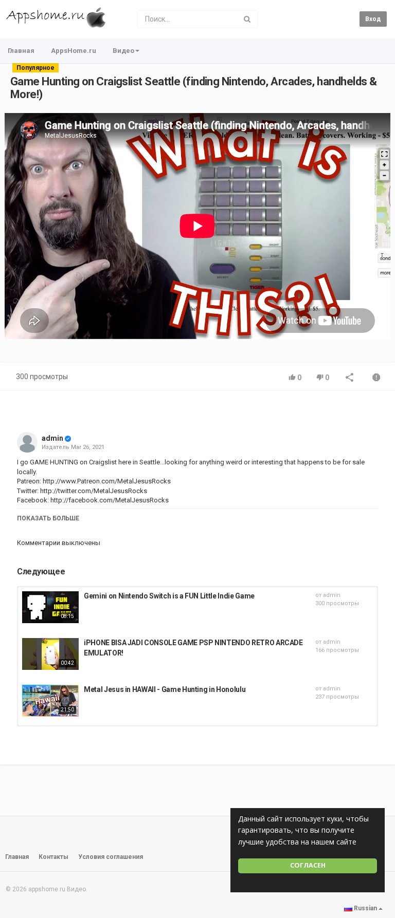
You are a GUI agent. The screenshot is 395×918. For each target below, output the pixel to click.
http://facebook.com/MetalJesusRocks (109, 500)
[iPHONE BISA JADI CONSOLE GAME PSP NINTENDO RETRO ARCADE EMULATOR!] (50, 654)
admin (52, 438)
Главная (21, 50)
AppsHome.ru (73, 50)
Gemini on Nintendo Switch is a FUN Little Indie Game (169, 596)
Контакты (53, 856)
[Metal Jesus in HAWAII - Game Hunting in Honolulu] (50, 701)
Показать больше (48, 518)
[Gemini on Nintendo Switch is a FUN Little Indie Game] (50, 607)
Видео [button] (123, 50)
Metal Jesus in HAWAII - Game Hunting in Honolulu (164, 689)
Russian (365, 908)
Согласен (308, 865)
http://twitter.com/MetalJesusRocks (93, 491)
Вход (373, 19)
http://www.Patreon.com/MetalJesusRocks (106, 481)
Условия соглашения (110, 856)
